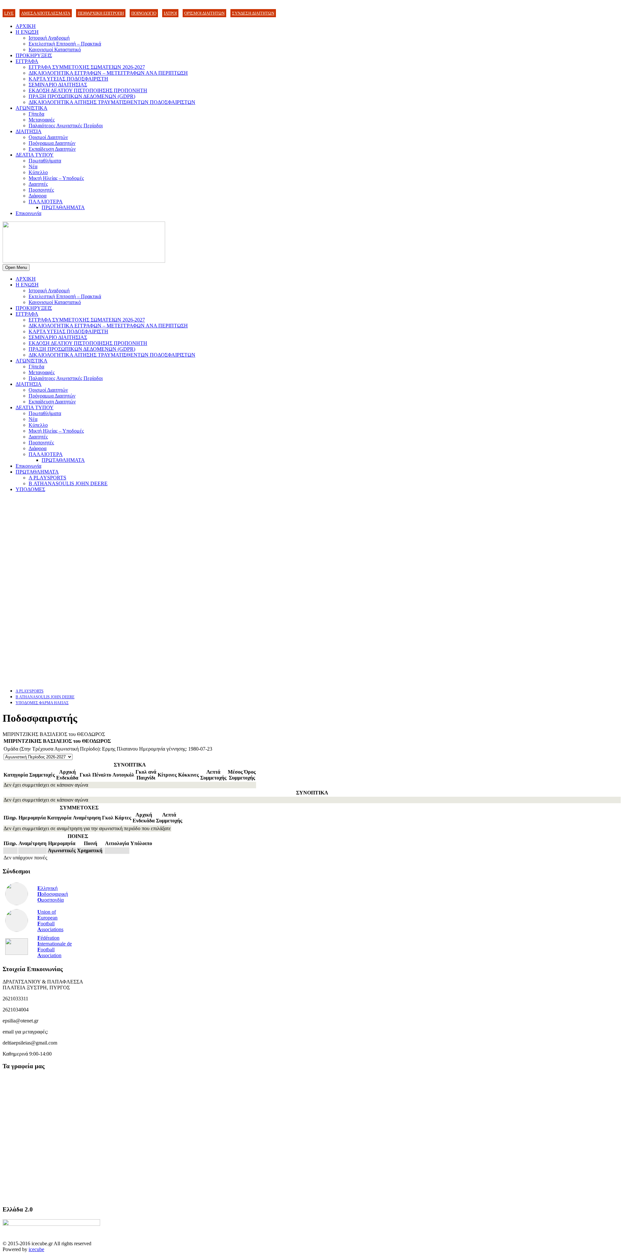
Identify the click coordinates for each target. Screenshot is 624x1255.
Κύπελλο (38, 172)
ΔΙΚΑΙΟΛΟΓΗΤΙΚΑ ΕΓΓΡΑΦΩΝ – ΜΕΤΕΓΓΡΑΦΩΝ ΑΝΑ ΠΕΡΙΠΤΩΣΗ (108, 73)
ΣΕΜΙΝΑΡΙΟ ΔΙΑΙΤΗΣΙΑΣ (58, 84)
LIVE (9, 13)
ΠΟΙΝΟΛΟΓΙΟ (143, 13)
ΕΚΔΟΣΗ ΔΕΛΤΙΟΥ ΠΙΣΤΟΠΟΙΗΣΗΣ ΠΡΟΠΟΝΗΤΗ (88, 90)
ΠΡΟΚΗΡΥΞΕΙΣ (34, 55)
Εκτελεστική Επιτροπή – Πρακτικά (65, 43)
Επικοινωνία (28, 213)
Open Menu (16, 267)
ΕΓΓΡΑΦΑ (27, 61)
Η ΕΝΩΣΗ (27, 32)
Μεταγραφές (42, 119)
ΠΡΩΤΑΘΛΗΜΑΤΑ (63, 207)
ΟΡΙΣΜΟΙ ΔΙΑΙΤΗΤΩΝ (204, 13)
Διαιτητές (38, 184)
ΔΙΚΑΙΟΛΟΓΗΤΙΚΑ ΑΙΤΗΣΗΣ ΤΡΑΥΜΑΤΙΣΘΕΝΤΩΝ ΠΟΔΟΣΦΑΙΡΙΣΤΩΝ (112, 102)
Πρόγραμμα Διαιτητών (52, 143)
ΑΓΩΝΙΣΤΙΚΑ (31, 108)
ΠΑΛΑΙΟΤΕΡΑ (46, 201)
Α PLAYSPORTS (47, 477)
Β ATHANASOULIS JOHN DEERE (68, 483)
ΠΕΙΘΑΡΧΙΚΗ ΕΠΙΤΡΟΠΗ (101, 13)
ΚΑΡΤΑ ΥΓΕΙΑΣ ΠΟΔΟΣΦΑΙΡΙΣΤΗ (68, 79)
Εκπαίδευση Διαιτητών (52, 149)
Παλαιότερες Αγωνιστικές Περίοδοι (66, 125)
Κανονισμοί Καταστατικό (55, 49)
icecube (36, 1249)
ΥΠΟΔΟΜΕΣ (30, 489)
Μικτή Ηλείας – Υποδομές (56, 178)
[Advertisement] (198, 543)
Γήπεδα (36, 114)
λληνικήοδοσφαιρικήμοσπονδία (52, 894)
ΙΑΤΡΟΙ (170, 13)
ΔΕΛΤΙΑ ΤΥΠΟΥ (35, 155)
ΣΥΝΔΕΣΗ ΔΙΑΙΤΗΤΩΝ (253, 13)
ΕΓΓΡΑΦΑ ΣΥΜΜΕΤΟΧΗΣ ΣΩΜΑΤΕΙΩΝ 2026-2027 (87, 67)
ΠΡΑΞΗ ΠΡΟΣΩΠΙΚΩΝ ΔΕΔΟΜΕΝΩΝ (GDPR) (82, 96)
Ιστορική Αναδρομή (49, 38)
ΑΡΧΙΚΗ (26, 26)
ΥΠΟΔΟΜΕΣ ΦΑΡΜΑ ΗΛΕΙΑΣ (42, 703)
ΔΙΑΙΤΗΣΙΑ (29, 131)
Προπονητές (41, 190)
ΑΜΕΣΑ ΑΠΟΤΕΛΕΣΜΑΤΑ (45, 13)
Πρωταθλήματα (45, 160)
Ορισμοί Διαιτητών (48, 137)
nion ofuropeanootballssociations (50, 920)
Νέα (33, 166)
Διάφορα (37, 195)
